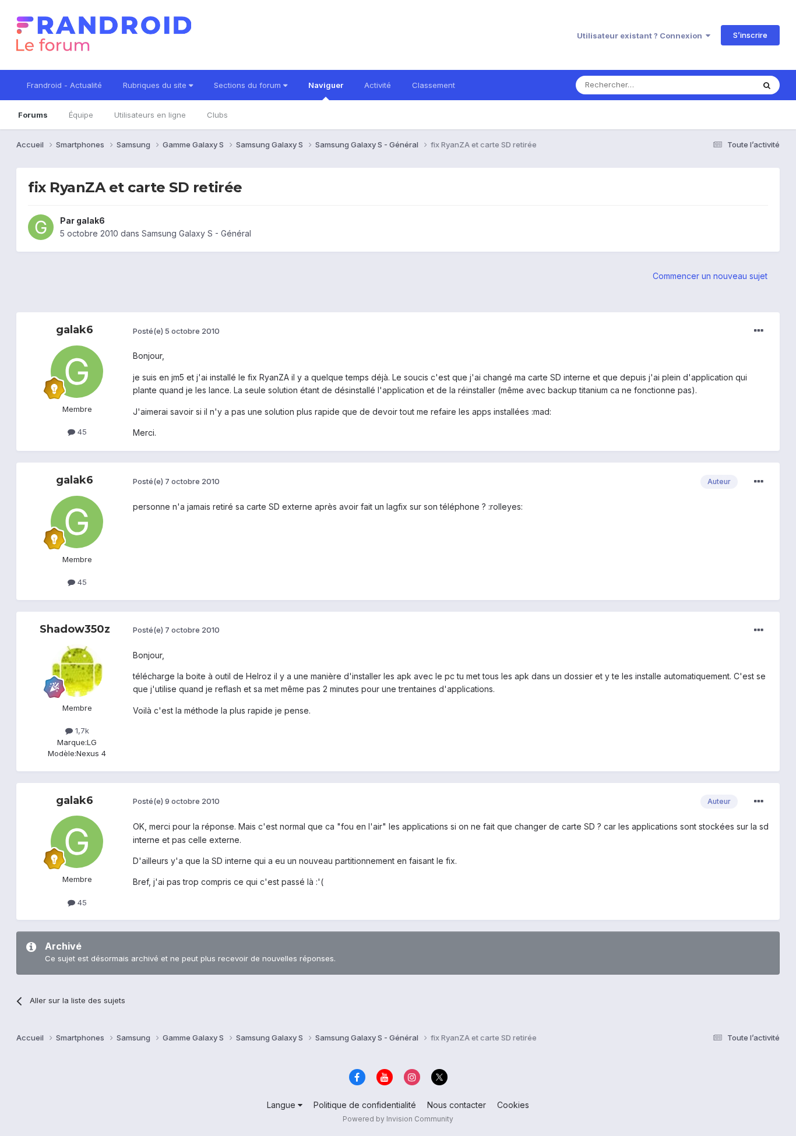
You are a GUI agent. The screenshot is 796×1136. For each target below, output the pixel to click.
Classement (433, 85)
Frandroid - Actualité (64, 85)
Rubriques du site (156, 85)
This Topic (720, 84)
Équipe (81, 114)
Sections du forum (248, 85)
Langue (282, 1105)
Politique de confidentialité (365, 1105)
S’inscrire (750, 35)
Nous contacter (456, 1105)
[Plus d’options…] (758, 331)
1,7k (81, 730)
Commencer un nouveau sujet (710, 276)
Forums (33, 114)
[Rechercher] (767, 85)
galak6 (90, 220)
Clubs (217, 114)
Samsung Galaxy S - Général (196, 233)
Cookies (513, 1105)
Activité (377, 85)
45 (81, 431)
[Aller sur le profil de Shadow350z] (77, 670)
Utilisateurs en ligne (150, 114)
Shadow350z (75, 629)
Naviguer (325, 85)
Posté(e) (176, 331)
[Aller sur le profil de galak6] (41, 227)
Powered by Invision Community (398, 1118)
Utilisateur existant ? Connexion (641, 35)
